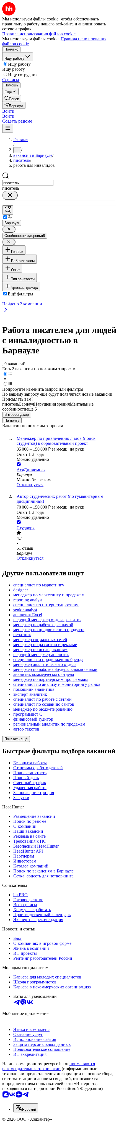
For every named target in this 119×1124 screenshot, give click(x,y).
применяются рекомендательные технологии (48, 1066)
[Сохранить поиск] (7, 210)
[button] (8, 111)
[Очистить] (10, 195)
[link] (11, 98)
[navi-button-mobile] (7, 128)
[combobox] (27, 183)
